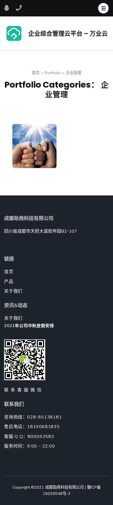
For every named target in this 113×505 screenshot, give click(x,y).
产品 (8, 282)
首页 (8, 272)
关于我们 (13, 291)
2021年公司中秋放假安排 (29, 325)
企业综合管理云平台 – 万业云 (68, 33)
